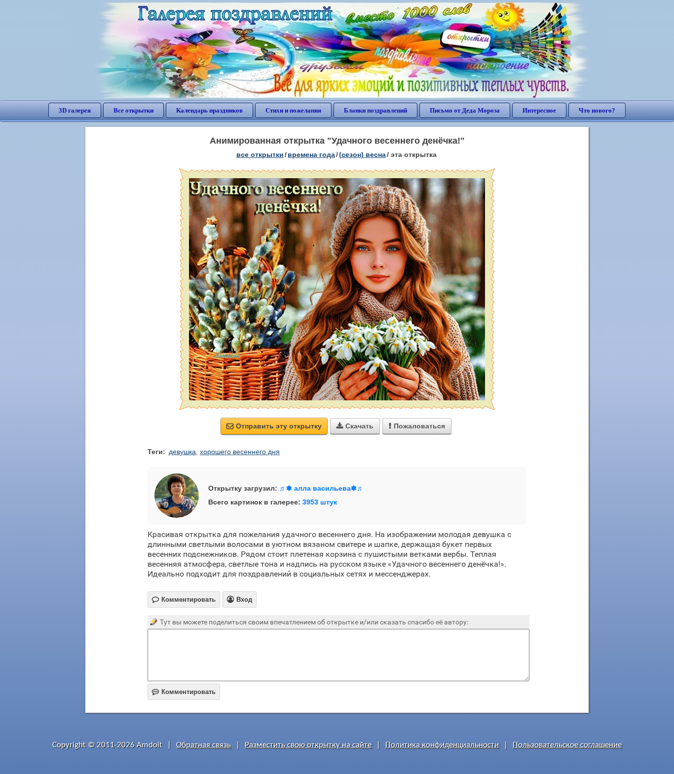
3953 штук (319, 502)
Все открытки (133, 110)
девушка (182, 452)
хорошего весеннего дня (240, 452)
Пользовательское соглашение (567, 745)
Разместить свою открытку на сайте (308, 745)
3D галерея (75, 110)
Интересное (539, 110)
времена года (311, 154)
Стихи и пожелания (293, 110)
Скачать (355, 426)
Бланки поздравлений (375, 110)
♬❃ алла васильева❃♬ (321, 488)
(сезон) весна (362, 154)
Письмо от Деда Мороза (465, 110)
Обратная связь (203, 745)
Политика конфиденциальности (442, 745)
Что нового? (597, 110)
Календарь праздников (209, 110)
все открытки (260, 154)
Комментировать (184, 692)
